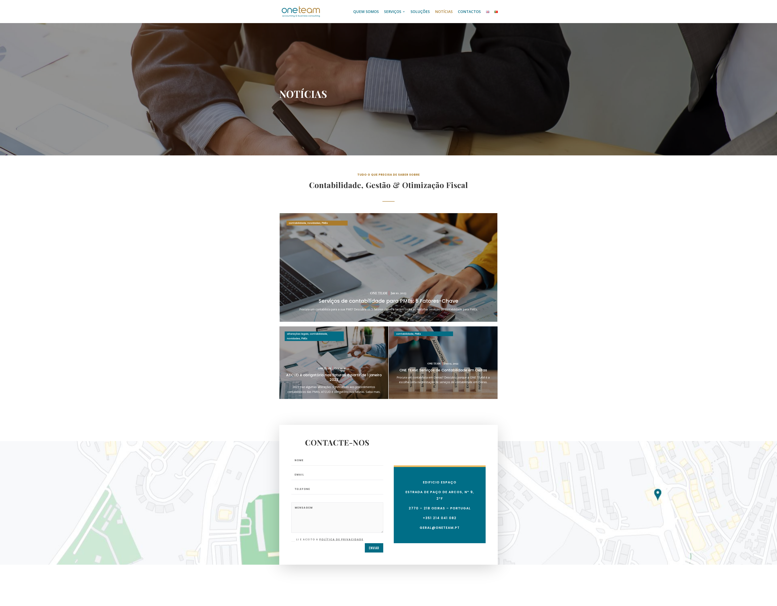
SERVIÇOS (392, 12)
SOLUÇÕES (420, 12)
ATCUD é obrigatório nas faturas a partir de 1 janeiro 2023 (334, 377)
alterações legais (298, 334)
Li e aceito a (329, 539)
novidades (314, 223)
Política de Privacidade (341, 539)
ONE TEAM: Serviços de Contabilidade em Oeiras (443, 370)
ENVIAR (374, 548)
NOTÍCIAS (444, 12)
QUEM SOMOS (366, 12)
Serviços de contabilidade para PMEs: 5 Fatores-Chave (388, 301)
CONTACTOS (469, 12)
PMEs (325, 223)
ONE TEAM (378, 293)
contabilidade (297, 223)
